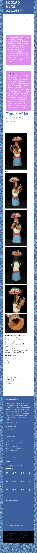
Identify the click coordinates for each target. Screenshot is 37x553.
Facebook (20, 16)
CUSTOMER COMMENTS (12, 433)
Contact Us (15, 89)
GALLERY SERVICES (11, 426)
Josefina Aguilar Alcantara (13, 338)
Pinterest (26, 16)
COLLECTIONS (10, 429)
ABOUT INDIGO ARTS (11, 422)
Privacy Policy (11, 457)
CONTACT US (13, 451)
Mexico (14, 356)
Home (15, 121)
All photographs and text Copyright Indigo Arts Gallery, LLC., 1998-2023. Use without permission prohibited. (17, 535)
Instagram (23, 16)
